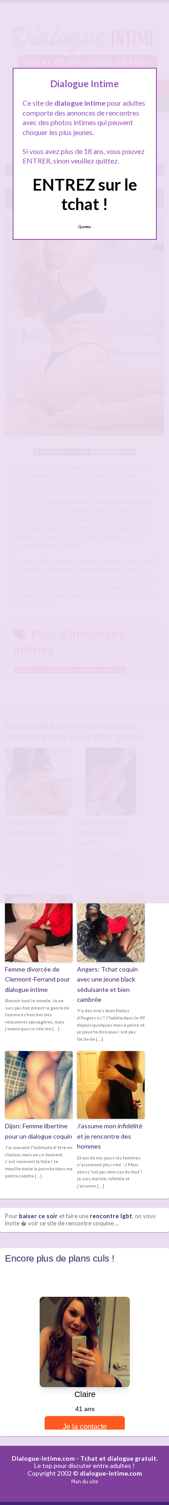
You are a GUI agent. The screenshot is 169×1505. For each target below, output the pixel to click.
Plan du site (84, 1481)
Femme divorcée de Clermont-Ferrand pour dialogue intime (37, 979)
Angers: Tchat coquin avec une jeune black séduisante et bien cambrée (107, 984)
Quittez (84, 226)
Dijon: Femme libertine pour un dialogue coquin (38, 1131)
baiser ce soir (38, 1216)
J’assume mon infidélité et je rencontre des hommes (109, 1136)
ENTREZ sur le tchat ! (84, 194)
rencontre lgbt (111, 1216)
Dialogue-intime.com (43, 1458)
